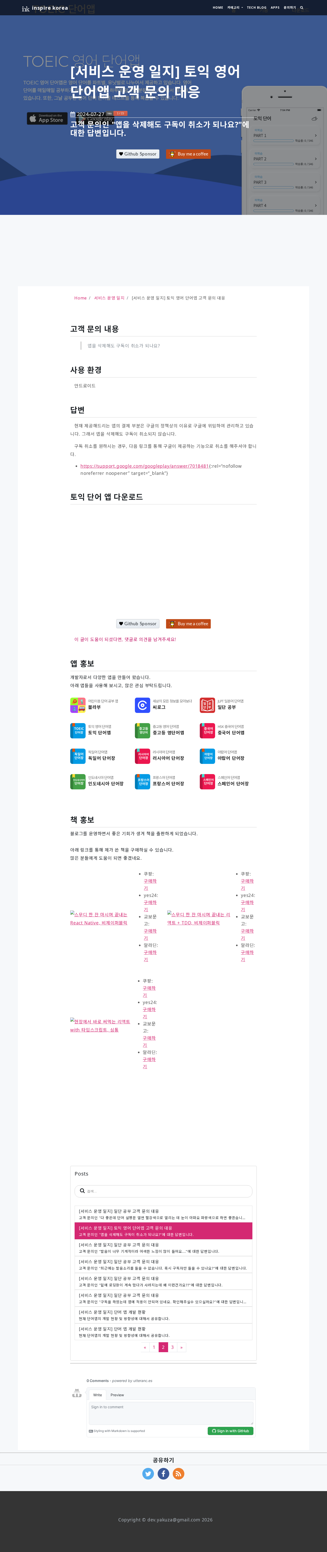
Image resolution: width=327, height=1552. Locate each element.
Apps (275, 7)
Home (218, 7)
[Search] (301, 7)
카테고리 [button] (234, 7)
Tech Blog (257, 7)
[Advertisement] (163, 250)
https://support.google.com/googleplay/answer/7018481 (144, 466)
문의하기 (290, 7)
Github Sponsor (140, 154)
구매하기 (150, 884)
